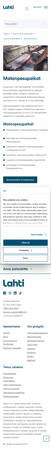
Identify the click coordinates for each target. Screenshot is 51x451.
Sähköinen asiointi (35, 341)
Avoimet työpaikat (12, 348)
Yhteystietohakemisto (37, 333)
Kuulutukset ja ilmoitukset (10, 342)
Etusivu (6, 34)
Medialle (31, 360)
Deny (25, 258)
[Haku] (27, 8)
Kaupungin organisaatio (9, 379)
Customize (24, 250)
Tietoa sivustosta (11, 388)
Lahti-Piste (32, 344)
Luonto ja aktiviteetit (12, 39)
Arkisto (30, 356)
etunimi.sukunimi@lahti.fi (15, 312)
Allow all (25, 243)
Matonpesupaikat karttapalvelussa (20, 180)
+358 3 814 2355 (10, 308)
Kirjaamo (31, 352)
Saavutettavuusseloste (13, 392)
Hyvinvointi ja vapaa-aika (22, 34)
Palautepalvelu (34, 337)
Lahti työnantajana (12, 385)
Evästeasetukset (11, 396)
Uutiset (6, 333)
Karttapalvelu (9, 373)
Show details (37, 234)
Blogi (5, 337)
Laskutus (31, 348)
